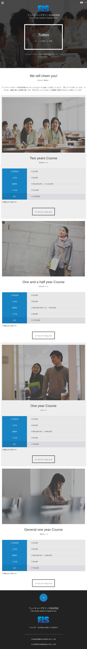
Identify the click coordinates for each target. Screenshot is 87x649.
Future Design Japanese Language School (41, 634)
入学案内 (43, 41)
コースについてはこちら (43, 212)
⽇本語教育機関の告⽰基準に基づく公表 (43, 639)
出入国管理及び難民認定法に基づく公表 (43, 644)
